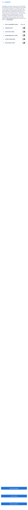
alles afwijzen (14, 496)
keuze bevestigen (14, 488)
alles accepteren (14, 503)
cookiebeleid (10, 19)
